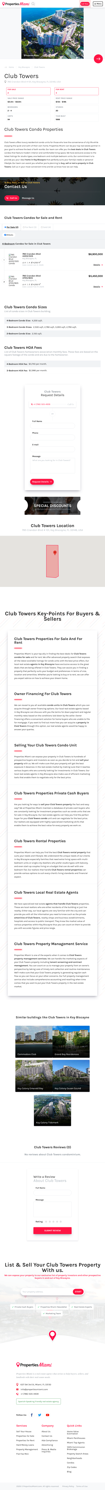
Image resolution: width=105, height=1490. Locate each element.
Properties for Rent (25, 1440)
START (78, 1291)
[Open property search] (33, 3)
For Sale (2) (12, 227)
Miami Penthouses (76, 1438)
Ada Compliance (50, 1440)
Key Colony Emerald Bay (30, 1088)
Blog (69, 1471)
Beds (9, 235)
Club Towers (39, 67)
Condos (70, 1462)
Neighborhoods (74, 1458)
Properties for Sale (25, 1436)
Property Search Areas (77, 1453)
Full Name (37, 421)
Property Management (27, 1449)
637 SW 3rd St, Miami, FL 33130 (35, 1384)
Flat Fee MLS (22, 1454)
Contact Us (47, 1436)
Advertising (47, 1445)
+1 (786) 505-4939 (42, 404)
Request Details (40, 481)
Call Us (13, 198)
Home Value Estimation (73, 1432)
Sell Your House (23, 1431)
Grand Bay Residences (67, 1054)
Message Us (28, 198)
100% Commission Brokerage (76, 1448)
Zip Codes (72, 1467)
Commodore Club (27, 1054)
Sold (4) (47, 227)
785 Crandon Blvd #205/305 (31, 255)
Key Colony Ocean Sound (68, 1088)
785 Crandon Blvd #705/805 (31, 277)
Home (11, 67)
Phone (35, 433)
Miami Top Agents (76, 1442)
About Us (46, 1431)
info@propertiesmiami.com (34, 1389)
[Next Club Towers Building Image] (98, 58)
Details (96, 265)
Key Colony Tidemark (47, 1122)
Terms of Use (82, 1486)
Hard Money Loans (25, 1445)
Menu (99, 4)
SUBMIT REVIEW (52, 1230)
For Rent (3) (30, 227)
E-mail (35, 445)
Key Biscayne (24, 67)
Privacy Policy (68, 1486)
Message (36, 456)
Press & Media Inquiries (49, 1450)
